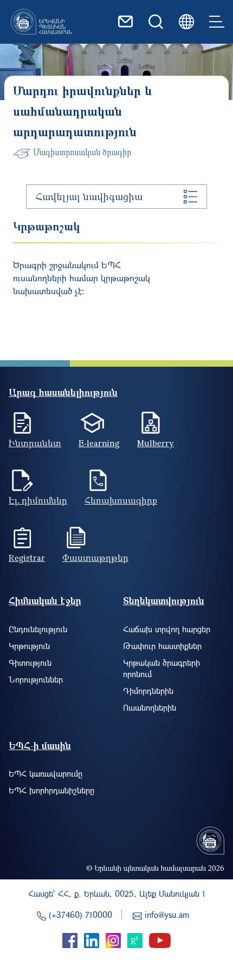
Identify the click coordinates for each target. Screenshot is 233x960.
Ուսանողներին (149, 707)
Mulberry (155, 443)
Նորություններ (36, 679)
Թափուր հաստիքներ (162, 645)
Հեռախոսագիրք (121, 500)
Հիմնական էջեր (45, 600)
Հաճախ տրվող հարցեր (166, 629)
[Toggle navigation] (216, 21)
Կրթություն (29, 645)
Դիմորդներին (148, 690)
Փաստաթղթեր (95, 558)
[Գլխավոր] (41, 22)
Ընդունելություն (38, 629)
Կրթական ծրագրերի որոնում (161, 668)
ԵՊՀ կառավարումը (45, 773)
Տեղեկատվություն (163, 600)
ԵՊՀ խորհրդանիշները (51, 790)
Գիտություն (30, 662)
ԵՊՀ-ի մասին (40, 745)
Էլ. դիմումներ (38, 500)
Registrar (27, 558)
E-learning (99, 443)
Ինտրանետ (35, 443)
